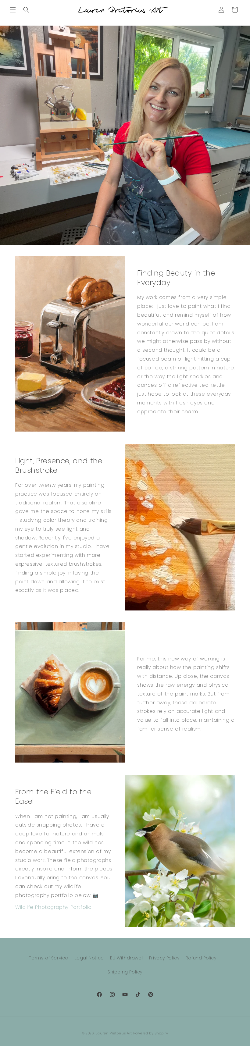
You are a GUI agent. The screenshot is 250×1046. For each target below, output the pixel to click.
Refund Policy (201, 958)
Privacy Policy (164, 958)
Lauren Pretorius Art (114, 1033)
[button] (13, 9)
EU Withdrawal (126, 958)
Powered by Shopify (150, 1033)
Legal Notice (89, 958)
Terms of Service (48, 958)
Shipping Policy (125, 972)
